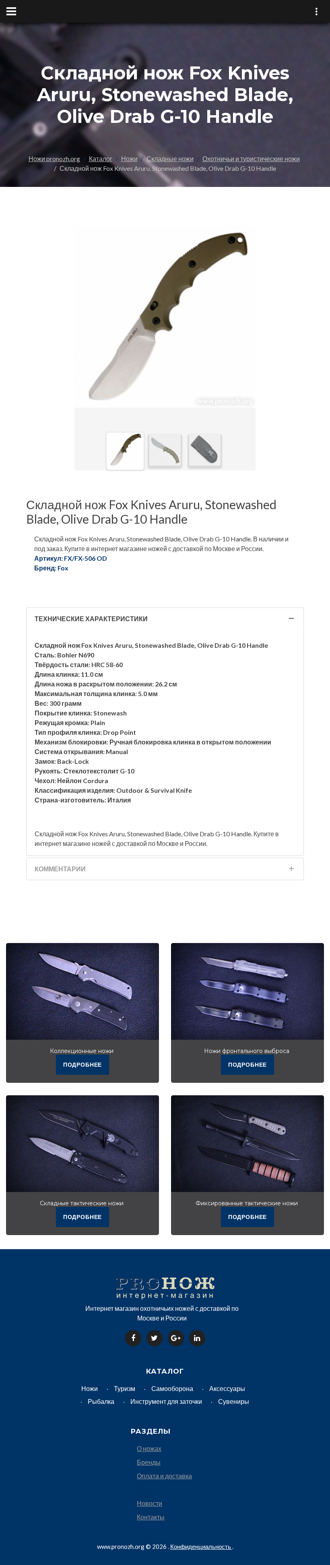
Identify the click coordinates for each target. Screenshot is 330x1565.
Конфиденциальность (201, 1546)
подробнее (82, 1064)
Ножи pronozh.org (54, 158)
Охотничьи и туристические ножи (251, 158)
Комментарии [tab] (60, 869)
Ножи (129, 158)
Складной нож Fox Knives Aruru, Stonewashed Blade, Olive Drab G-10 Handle (151, 511)
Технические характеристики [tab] (91, 618)
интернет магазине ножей (73, 843)
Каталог (100, 158)
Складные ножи (170, 158)
